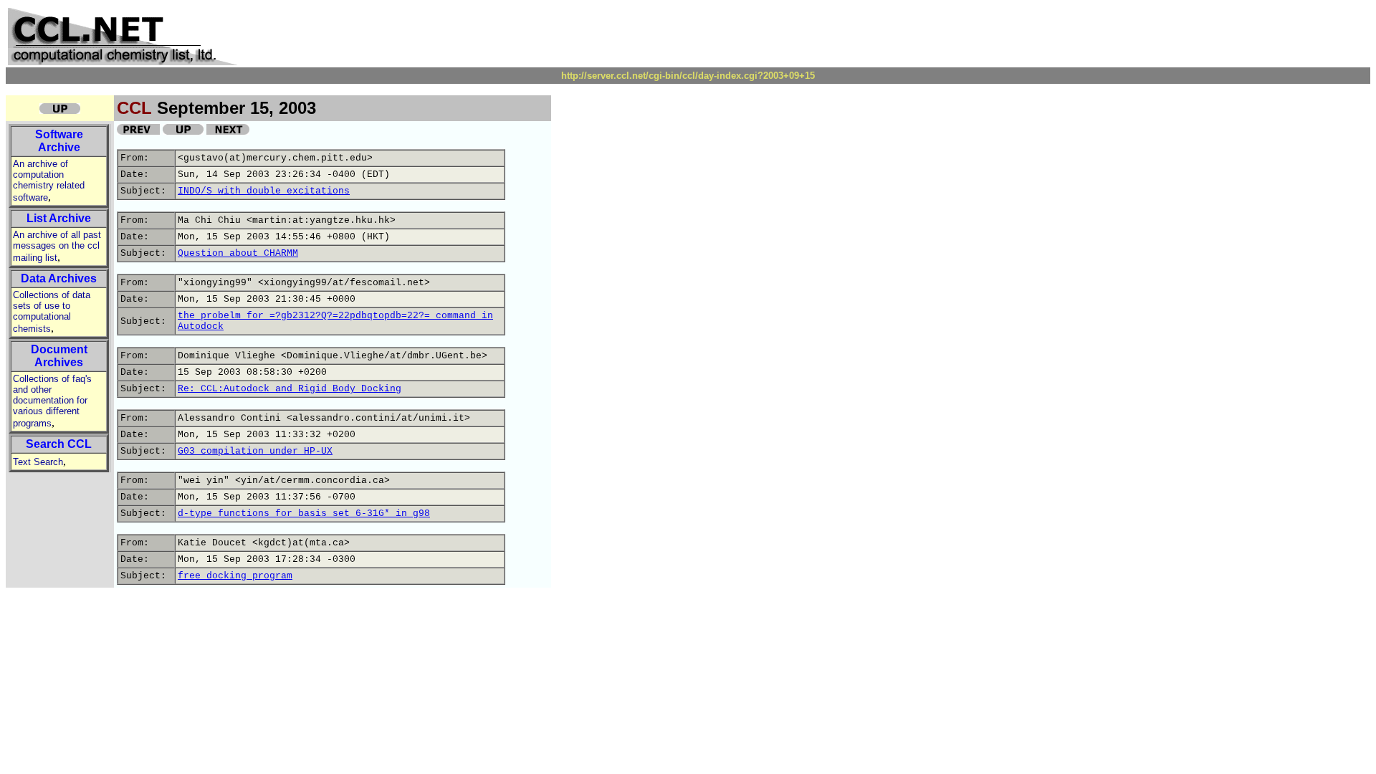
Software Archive (59, 140)
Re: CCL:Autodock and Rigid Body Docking (289, 388)
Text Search (38, 462)
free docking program (235, 575)
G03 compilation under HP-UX (255, 451)
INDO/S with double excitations (264, 191)
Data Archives (59, 278)
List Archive (59, 218)
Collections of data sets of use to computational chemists (51, 312)
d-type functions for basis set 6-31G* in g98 (304, 513)
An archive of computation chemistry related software (49, 180)
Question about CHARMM (238, 253)
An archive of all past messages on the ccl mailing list (57, 246)
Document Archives (59, 355)
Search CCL (59, 444)
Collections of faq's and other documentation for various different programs (52, 401)
